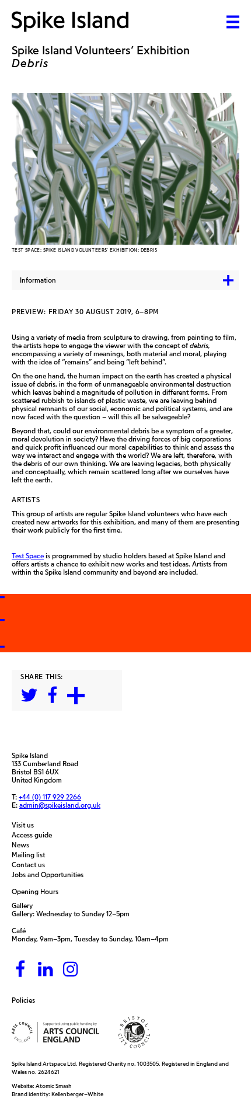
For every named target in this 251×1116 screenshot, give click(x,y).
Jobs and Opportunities (50, 875)
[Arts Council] (55, 1032)
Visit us (26, 825)
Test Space (28, 555)
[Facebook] (20, 970)
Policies (26, 1000)
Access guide (35, 835)
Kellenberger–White (77, 1094)
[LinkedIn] (45, 970)
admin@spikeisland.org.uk (59, 805)
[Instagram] (70, 970)
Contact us (31, 865)
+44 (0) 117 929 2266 (50, 797)
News (23, 845)
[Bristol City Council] (134, 1032)
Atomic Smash (54, 1086)
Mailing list (31, 855)
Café (19, 930)
